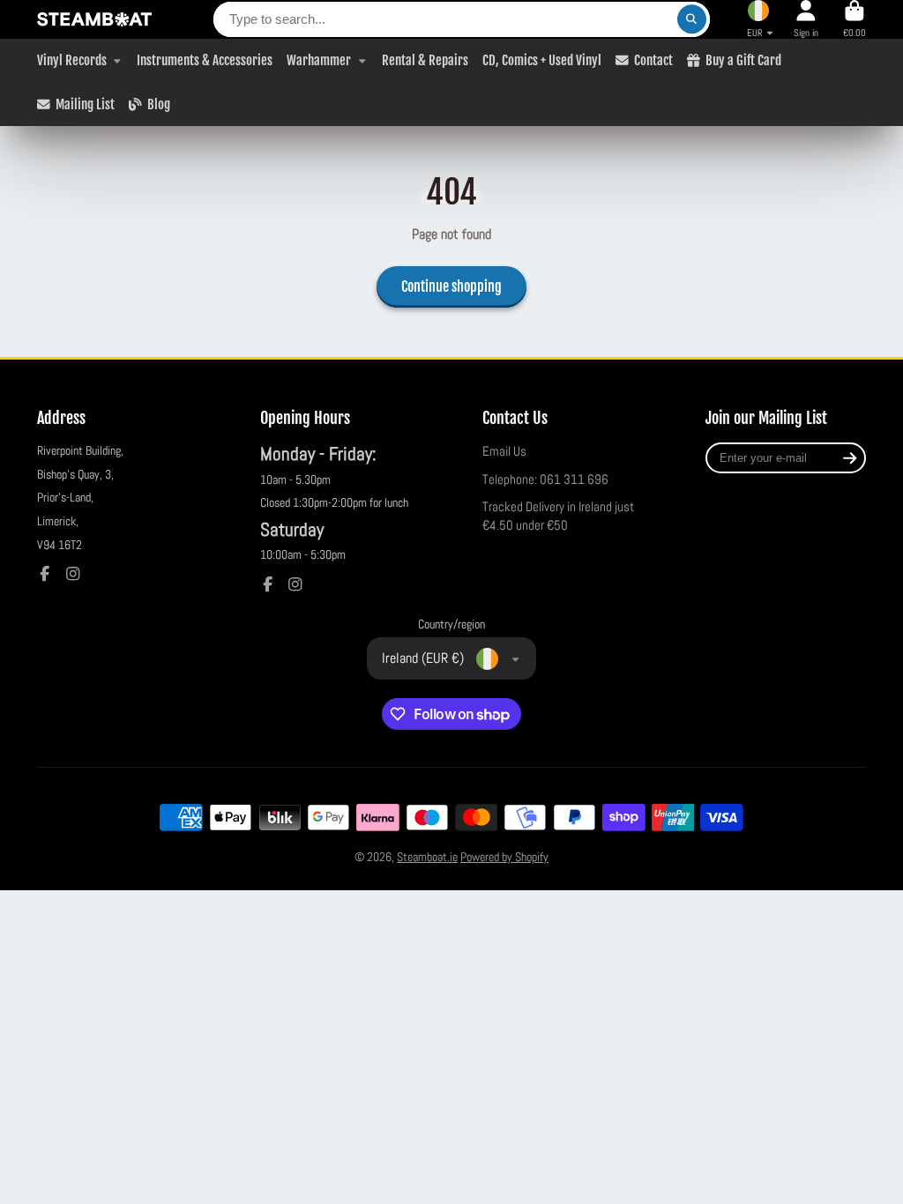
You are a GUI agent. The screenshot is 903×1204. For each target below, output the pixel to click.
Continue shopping (451, 286)
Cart (854, 19)
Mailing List (85, 104)
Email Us (504, 451)
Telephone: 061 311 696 (545, 479)
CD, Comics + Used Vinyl (541, 60)
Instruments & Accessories (204, 60)
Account (806, 19)
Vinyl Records (72, 60)
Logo (94, 19)
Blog (158, 104)
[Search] (692, 19)
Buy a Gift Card (743, 60)
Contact (653, 60)
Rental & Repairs (425, 60)
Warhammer (319, 60)
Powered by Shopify (504, 857)
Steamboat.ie (427, 857)
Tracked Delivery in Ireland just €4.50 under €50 (558, 516)
